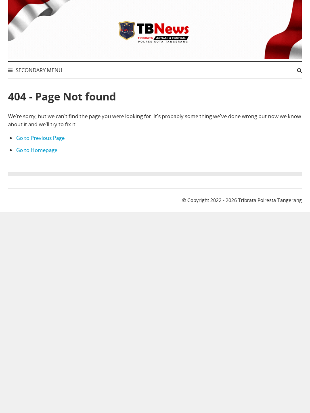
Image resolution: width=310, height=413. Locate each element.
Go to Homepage (36, 150)
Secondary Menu (38, 70)
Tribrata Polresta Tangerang (270, 200)
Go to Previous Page (40, 138)
